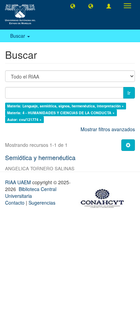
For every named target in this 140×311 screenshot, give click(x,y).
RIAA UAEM (18, 182)
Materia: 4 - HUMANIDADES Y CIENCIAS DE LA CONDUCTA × (61, 112)
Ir (128, 92)
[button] (73, 6)
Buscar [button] (18, 35)
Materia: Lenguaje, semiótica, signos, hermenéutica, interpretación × (65, 105)
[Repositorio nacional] (104, 197)
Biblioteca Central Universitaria (30, 192)
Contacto (14, 202)
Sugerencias (42, 202)
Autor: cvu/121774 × (24, 119)
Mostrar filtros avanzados (108, 129)
